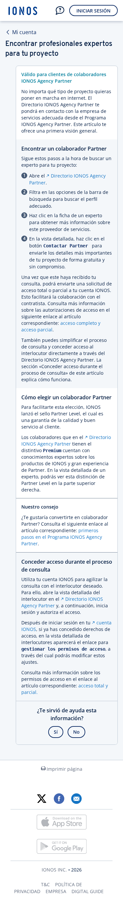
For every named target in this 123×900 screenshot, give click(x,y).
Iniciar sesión (93, 11)
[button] (60, 10)
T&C (45, 884)
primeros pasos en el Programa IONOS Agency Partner (61, 537)
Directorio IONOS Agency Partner (66, 440)
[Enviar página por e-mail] (76, 798)
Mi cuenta (24, 32)
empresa (56, 891)
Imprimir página (64, 769)
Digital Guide (88, 891)
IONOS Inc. (54, 870)
